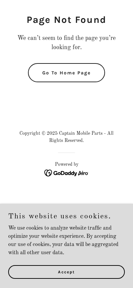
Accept (66, 271)
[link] (66, 173)
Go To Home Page (66, 73)
